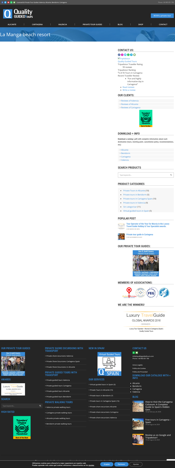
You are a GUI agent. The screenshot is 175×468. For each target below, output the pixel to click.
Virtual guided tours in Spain (136, 211)
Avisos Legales (137, 365)
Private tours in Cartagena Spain (137, 198)
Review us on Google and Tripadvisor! (158, 436)
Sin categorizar (130, 206)
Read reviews (128, 87)
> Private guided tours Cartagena (58, 386)
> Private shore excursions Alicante (103, 406)
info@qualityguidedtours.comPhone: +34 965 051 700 (143, 357)
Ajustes (136, 464)
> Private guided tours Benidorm (58, 396)
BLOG (120, 24)
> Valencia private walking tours (57, 407)
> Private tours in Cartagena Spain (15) (104, 401)
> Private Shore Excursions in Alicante (60, 367)
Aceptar (107, 464)
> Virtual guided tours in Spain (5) (102, 384)
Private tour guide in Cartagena (139, 234)
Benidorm (125, 153)
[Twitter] (5, 2)
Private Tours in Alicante (134, 190)
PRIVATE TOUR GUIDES (92, 24)
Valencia (125, 160)
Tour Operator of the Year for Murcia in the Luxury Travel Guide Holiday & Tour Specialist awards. (147, 225)
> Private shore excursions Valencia (59, 356)
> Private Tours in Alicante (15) (101, 390)
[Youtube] (8, 2)
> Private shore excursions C (100, 412)
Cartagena (125, 156)
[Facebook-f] (2, 2)
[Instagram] (122, 55)
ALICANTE (12, 24)
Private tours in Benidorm (135, 194)
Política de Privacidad (140, 372)
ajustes (91, 465)
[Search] (171, 175)
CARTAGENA (37, 24)
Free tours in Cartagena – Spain (158, 421)
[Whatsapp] (11, 2)
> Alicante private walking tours (57, 418)
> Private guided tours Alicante (57, 391)
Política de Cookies (139, 368)
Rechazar (121, 464)
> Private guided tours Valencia (57, 380)
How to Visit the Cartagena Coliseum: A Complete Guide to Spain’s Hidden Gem (158, 405)
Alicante (124, 150)
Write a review (129, 90)
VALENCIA (62, 24)
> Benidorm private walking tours (58, 424)
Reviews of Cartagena (130, 107)
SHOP (140, 24)
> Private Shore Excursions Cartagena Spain (62, 361)
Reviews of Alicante (129, 104)
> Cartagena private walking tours (58, 413)
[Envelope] (14, 2)
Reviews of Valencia (130, 100)
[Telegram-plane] (131, 55)
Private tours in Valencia (134, 202)
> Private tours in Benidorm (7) (101, 395)
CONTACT (163, 24)
